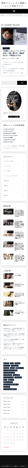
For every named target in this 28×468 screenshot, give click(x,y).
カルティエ (17, 363)
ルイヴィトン (7, 365)
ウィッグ (7, 166)
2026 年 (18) (6, 401)
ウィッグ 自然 (18, 275)
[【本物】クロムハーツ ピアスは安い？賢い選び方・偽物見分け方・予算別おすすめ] (14, 36)
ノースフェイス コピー (9, 129)
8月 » (7, 447)
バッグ (7, 171)
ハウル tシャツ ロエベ (8, 377)
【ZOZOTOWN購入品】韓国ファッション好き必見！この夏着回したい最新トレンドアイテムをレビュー (19, 224)
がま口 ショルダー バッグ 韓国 (20, 303)
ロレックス (6, 363)
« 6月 (4, 447)
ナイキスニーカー (7, 375)
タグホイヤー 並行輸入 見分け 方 (11, 384)
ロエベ (5, 379)
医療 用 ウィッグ (19, 368)
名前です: (5, 113)
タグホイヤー (7, 386)
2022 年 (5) (6, 413)
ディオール (6, 368)
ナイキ (11, 363)
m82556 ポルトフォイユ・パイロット (19, 285)
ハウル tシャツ (18, 377)
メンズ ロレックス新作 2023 (10, 389)
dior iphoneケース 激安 (9, 133)
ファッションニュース (10, 175)
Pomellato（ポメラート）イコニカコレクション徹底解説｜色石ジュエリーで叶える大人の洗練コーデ (19, 235)
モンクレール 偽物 (7, 137)
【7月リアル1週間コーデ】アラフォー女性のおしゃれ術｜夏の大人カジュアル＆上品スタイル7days (19, 213)
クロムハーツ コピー (8, 141)
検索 (22, 82)
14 (5, 436)
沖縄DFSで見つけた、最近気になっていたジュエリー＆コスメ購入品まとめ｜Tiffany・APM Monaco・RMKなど (19, 247)
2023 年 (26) (6, 410)
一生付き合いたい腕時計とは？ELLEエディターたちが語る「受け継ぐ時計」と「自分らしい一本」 (20, 258)
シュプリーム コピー (8, 131)
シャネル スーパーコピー (9, 139)
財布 (6, 190)
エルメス (12, 368)
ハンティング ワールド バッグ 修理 (19, 313)
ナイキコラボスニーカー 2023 (10, 370)
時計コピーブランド (8, 382)
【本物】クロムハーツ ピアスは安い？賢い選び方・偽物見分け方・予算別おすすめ (14, 53)
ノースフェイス (14, 365)
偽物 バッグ (11, 379)
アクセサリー (6, 48)
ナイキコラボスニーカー (9, 372)
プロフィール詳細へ (14, 116)
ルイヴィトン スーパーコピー (10, 135)
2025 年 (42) (6, 404)
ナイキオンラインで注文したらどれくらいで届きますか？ (19, 295)
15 (8, 436)
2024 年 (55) (6, 407)
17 (14, 436)
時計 (6, 180)
